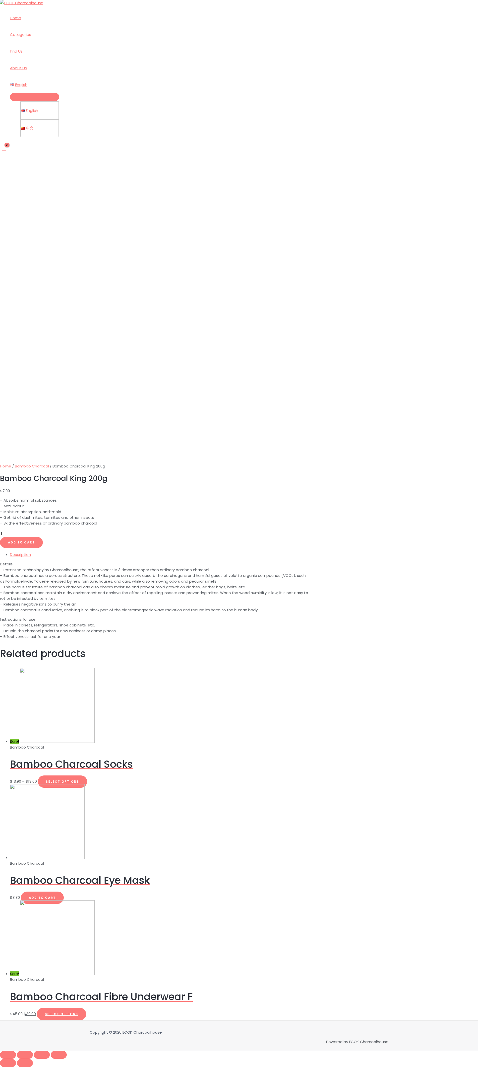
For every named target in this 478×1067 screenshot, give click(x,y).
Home (15, 17)
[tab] (159, 554)
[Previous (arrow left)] (8, 1063)
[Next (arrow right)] (25, 1063)
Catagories (20, 34)
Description (20, 554)
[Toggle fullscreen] (42, 1055)
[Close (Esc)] (8, 1055)
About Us (18, 68)
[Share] (25, 1055)
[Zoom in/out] (59, 1055)
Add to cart (21, 542)
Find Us (16, 51)
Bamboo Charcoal (32, 466)
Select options (62, 781)
